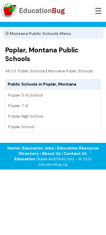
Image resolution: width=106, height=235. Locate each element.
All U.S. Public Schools (25, 71)
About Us (51, 153)
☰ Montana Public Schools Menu (38, 33)
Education (24, 159)
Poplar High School (25, 116)
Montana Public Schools (70, 71)
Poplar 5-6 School (25, 95)
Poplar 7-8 (18, 105)
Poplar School (21, 126)
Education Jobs (38, 148)
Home (13, 148)
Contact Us (75, 153)
